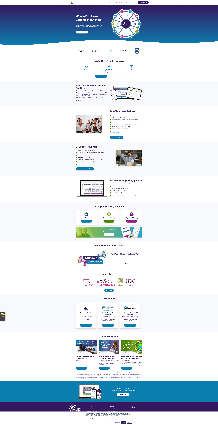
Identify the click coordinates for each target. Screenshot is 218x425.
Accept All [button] (123, 422)
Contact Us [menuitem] (92, 406)
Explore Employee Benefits (84, 168)
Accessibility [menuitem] (112, 406)
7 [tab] (128, 263)
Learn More (85, 220)
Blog (129, 2)
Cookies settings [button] (117, 422)
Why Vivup (121, 2)
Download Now (85, 325)
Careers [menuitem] (92, 408)
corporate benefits (115, 132)
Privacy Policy (115, 415)
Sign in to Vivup (143, 2)
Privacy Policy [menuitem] (112, 408)
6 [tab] (127, 263)
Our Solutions (109, 2)
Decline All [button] (129, 422)
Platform (115, 2)
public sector (131, 131)
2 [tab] (123, 263)
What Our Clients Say (116, 76)
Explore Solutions (101, 76)
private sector (123, 131)
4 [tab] (125, 263)
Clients (125, 2)
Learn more (81, 368)
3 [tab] (124, 263)
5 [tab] (126, 263)
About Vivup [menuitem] (92, 409)
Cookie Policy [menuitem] (112, 409)
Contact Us (134, 2)
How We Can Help (116, 137)
